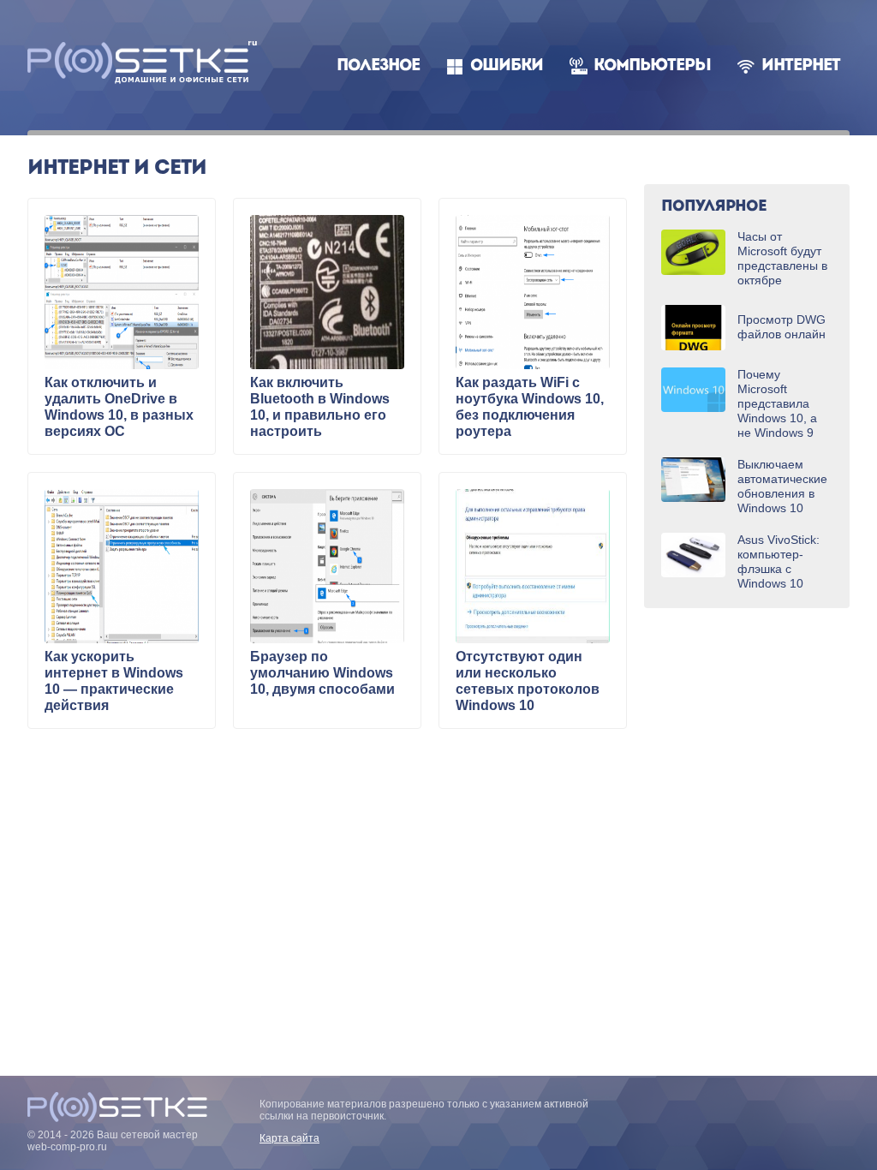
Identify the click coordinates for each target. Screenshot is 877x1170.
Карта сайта (289, 1138)
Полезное (378, 66)
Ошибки (506, 66)
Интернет (800, 66)
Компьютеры (652, 66)
